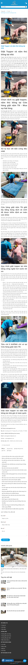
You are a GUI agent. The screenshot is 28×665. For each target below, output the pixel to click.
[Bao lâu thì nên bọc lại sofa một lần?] (3, 612)
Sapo (17, 663)
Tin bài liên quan (6, 545)
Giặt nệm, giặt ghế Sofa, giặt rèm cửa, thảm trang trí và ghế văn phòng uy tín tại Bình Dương (14, 492)
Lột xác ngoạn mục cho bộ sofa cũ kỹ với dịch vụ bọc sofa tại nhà (14, 488)
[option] (14, 562)
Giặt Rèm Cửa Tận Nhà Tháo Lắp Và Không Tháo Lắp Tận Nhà (14, 502)
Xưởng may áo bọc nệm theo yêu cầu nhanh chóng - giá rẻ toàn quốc (13, 496)
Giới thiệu (4, 627)
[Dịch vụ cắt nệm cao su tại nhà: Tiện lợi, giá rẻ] (3, 589)
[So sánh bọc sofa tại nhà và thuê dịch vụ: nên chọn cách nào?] (3, 597)
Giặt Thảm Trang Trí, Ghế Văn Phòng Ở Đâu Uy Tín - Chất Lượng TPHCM (13, 505)
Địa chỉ (2, 528)
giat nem (3, 450)
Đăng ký (3, 648)
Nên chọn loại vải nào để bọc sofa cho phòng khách (13, 477)
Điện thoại (3, 522)
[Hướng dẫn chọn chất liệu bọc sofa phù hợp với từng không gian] (3, 604)
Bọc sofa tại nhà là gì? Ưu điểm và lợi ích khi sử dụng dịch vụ (14, 484)
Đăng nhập (4, 646)
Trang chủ (4, 625)
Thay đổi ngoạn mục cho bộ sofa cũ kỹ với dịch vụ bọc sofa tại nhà (14, 470)
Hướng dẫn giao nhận (6, 637)
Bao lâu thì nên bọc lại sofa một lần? (10, 468)
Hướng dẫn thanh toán (6, 635)
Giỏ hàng (3, 650)
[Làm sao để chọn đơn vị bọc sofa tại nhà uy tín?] (3, 582)
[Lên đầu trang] (26, 656)
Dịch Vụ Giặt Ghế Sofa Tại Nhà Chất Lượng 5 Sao (13, 508)
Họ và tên (3, 515)
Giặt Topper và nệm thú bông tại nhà (10, 499)
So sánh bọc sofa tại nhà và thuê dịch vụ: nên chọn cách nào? (13, 461)
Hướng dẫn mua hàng (6, 633)
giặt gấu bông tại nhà (18, 448)
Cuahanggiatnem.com (5, 655)
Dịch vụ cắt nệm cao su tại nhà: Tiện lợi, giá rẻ (12, 458)
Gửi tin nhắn (5, 539)
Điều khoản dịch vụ (6, 639)
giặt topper (9, 450)
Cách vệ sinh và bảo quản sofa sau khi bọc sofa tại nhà (14, 481)
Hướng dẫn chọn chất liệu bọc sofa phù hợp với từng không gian (14, 465)
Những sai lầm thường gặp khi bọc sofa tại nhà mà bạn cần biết (14, 474)
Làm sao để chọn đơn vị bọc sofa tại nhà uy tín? (13, 456)
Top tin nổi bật (6, 577)
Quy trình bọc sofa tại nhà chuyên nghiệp (11, 479)
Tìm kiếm (3, 644)
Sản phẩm (4, 629)
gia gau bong (9, 448)
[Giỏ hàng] (25, 2)
